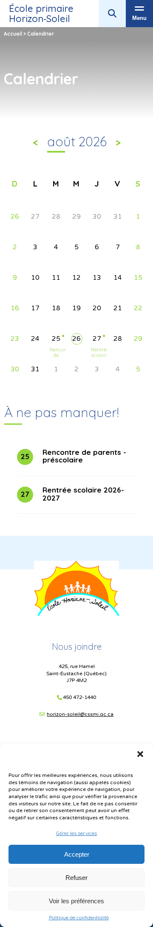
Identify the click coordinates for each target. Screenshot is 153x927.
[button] (140, 754)
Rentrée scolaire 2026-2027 (97, 358)
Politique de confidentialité (79, 918)
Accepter (76, 854)
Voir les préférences (76, 901)
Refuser (76, 877)
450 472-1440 (79, 697)
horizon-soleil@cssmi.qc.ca (80, 714)
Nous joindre (77, 646)
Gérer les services (76, 833)
